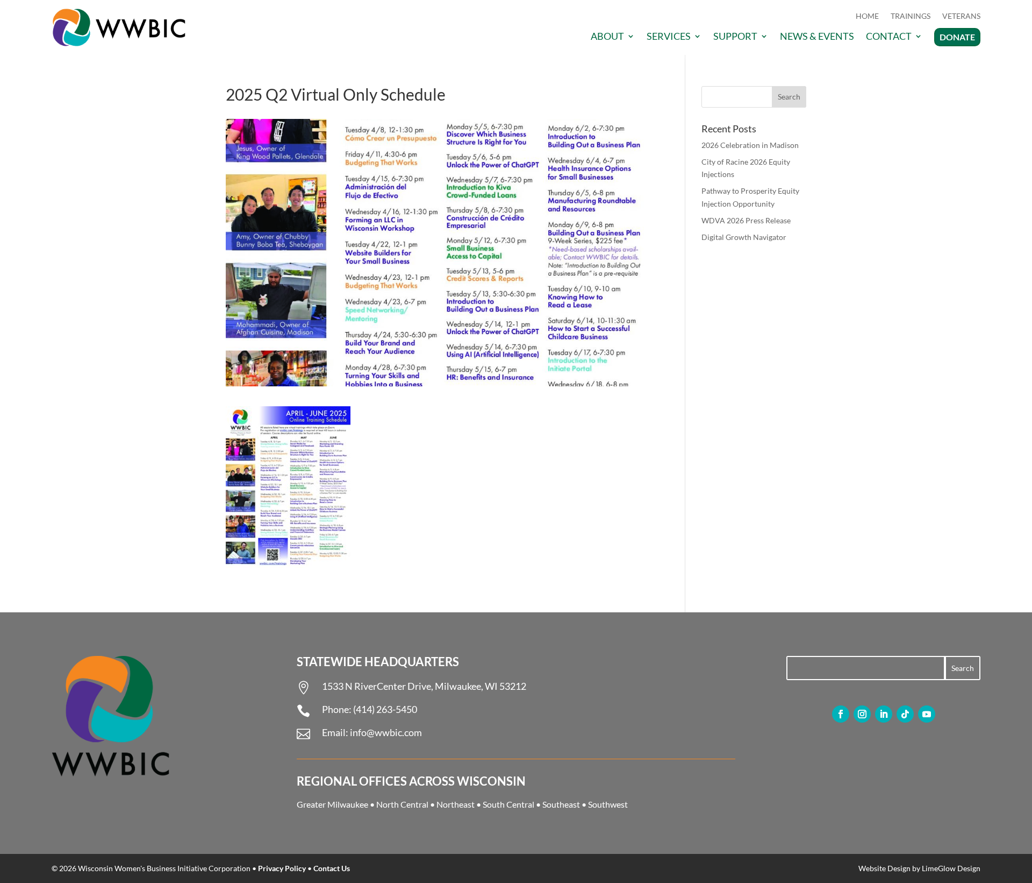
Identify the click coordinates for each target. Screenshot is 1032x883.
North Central (402, 804)
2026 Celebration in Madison (750, 145)
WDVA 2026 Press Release (746, 220)
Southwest (608, 804)
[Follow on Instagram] (862, 714)
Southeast (561, 804)
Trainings (910, 16)
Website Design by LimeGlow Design (919, 868)
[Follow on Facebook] (840, 714)
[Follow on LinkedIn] (883, 714)
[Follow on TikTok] (905, 714)
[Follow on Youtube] (926, 714)
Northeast (455, 804)
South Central (508, 804)
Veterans (961, 16)
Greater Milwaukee (332, 804)
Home (867, 16)
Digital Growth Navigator (743, 237)
